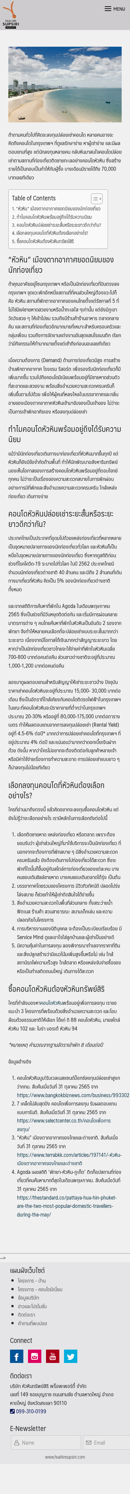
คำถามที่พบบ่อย (32, 1323)
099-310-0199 (30, 1411)
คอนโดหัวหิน (51, 1002)
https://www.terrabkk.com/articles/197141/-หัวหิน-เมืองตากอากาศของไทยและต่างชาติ (69, 1159)
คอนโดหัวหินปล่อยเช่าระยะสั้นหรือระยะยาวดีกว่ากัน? (59, 225)
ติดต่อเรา (26, 1314)
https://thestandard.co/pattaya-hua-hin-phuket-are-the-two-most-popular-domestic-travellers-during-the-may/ (67, 1206)
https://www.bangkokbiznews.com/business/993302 (73, 1094)
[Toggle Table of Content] (93, 198)
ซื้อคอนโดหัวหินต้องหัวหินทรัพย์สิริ (45, 241)
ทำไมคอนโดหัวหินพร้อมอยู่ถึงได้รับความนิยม (54, 217)
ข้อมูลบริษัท (28, 1297)
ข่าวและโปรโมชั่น (32, 1306)
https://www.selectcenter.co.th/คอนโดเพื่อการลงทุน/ (64, 1125)
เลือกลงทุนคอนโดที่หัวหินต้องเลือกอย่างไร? (52, 233)
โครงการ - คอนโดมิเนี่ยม (40, 1289)
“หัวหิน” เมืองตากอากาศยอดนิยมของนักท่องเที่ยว (58, 208)
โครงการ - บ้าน (32, 1280)
